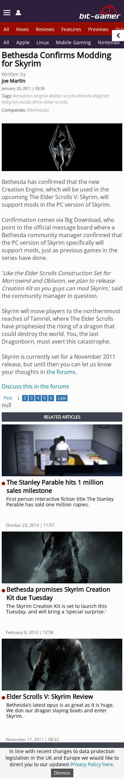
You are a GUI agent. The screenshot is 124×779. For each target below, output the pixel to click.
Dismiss (62, 773)
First (8, 398)
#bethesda (38, 110)
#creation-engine (30, 96)
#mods (84, 96)
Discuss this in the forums (35, 386)
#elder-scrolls (62, 96)
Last (62, 398)
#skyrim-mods (16, 102)
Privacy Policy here (91, 764)
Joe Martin (13, 80)
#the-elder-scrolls (50, 102)
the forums (60, 372)
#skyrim (101, 96)
